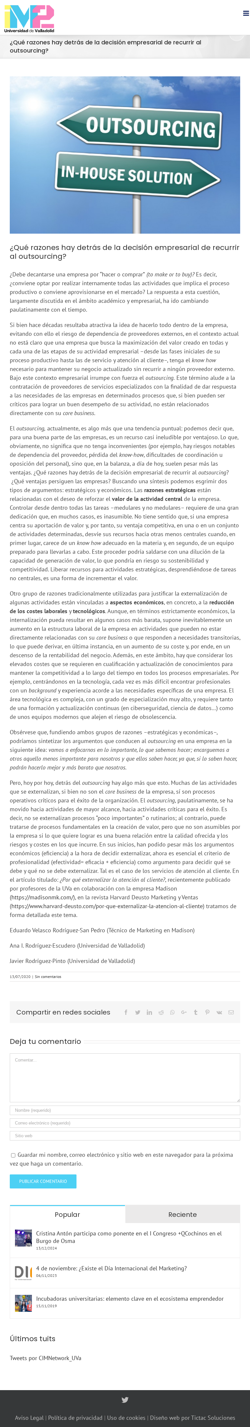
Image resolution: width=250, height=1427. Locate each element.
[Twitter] (125, 1400)
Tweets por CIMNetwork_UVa (45, 1358)
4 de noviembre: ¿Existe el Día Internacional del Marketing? (111, 1268)
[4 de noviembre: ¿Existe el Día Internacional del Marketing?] (23, 1269)
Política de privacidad (76, 1417)
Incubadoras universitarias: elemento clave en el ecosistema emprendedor (130, 1298)
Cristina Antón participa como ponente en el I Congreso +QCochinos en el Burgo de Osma (129, 1237)
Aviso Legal (29, 1417)
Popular (67, 1214)
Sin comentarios (48, 976)
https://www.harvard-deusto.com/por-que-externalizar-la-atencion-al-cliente (107, 906)
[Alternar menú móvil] (246, 13)
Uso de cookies (127, 1417)
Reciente (182, 1214)
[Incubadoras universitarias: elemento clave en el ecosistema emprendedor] (23, 1299)
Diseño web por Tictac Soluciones (192, 1417)
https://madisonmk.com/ (42, 897)
